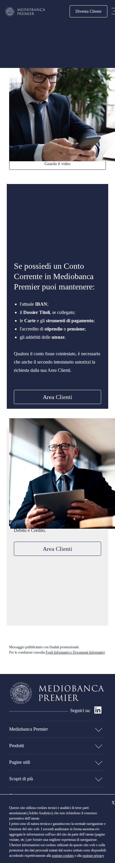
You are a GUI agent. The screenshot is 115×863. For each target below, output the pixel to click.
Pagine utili (19, 762)
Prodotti (16, 745)
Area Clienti (57, 397)
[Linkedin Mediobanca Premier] (97, 711)
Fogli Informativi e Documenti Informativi (75, 652)
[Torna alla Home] (25, 11)
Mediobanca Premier (28, 729)
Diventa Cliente (88, 11)
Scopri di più (21, 778)
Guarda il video (57, 163)
